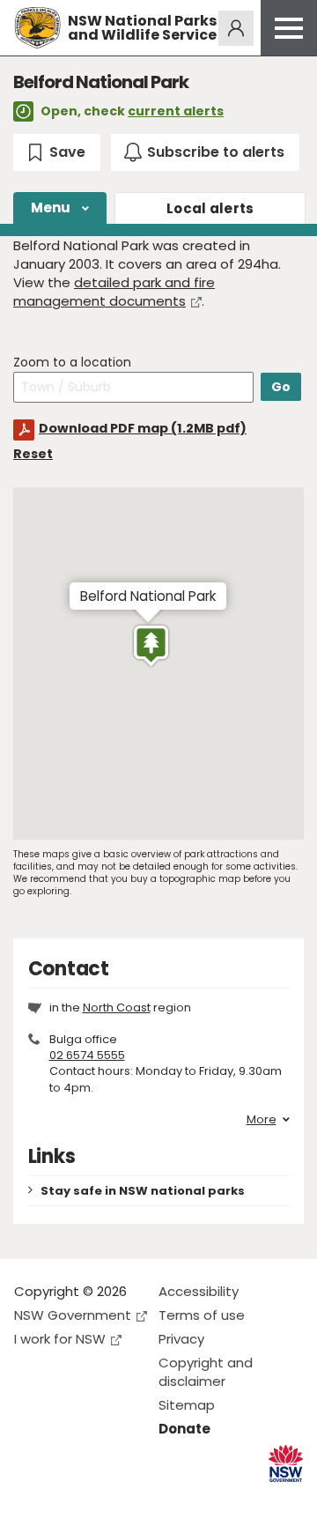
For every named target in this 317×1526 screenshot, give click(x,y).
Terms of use (201, 1315)
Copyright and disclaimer (205, 1371)
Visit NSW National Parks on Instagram (68, 1498)
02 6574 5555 (87, 1055)
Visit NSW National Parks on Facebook (30, 1498)
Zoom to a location (72, 362)
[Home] (37, 27)
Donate (184, 1428)
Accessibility (198, 1291)
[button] (151, 646)
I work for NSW (60, 1339)
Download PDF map (143, 428)
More (261, 1120)
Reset (33, 454)
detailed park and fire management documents (114, 291)
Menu (51, 207)
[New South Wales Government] (286, 1464)
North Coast (117, 1007)
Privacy (181, 1339)
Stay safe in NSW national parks (143, 1190)
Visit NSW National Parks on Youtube (106, 1498)
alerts (210, 208)
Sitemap (186, 1405)
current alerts (176, 111)
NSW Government (72, 1315)
